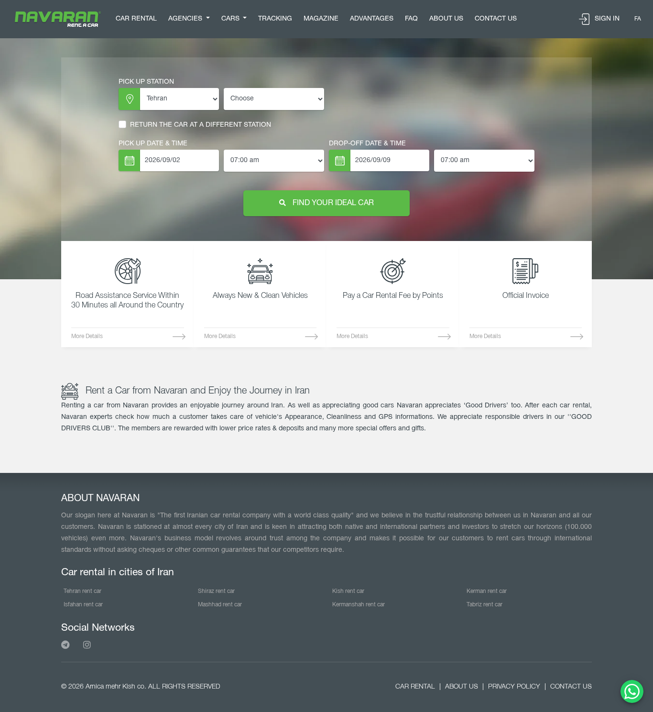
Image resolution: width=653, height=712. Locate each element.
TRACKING (275, 19)
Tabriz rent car (484, 604)
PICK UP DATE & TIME (153, 144)
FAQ (411, 19)
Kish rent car (348, 591)
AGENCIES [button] (186, 19)
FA (637, 19)
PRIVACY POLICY (514, 687)
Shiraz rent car (216, 591)
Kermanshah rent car (358, 604)
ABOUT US (446, 19)
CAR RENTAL (136, 19)
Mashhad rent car (220, 604)
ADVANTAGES (371, 19)
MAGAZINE (321, 19)
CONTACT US (496, 19)
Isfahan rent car (83, 604)
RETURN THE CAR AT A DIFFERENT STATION (200, 125)
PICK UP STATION (146, 82)
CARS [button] (231, 19)
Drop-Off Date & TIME (367, 144)
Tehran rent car (82, 591)
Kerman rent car (487, 591)
